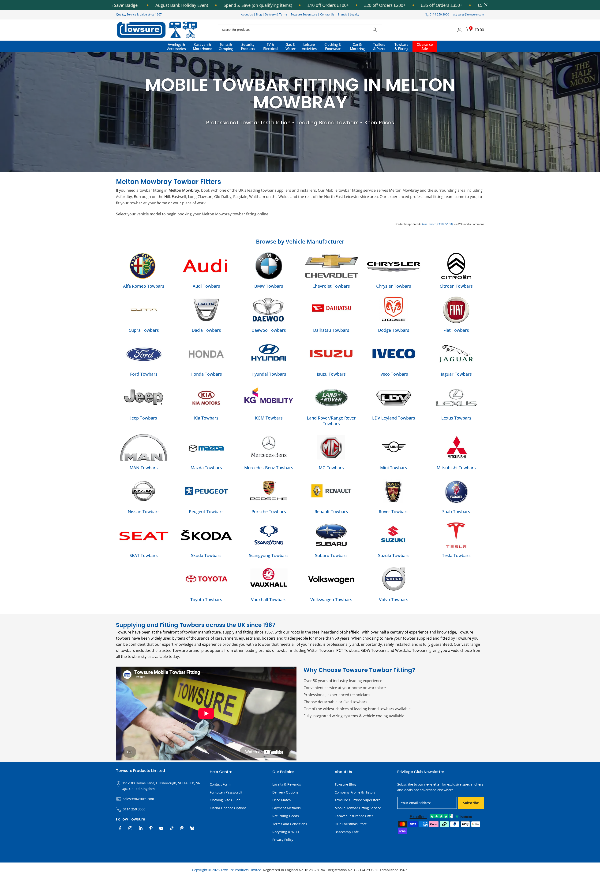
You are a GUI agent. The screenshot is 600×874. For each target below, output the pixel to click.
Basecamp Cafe (347, 832)
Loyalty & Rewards (286, 784)
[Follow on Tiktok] (172, 828)
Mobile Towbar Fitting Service (358, 808)
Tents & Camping (226, 46)
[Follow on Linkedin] (141, 828)
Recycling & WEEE (286, 832)
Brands (342, 14)
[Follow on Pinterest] (151, 828)
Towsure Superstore (304, 14)
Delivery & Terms (276, 14)
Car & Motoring (357, 46)
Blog (259, 14)
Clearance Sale (425, 46)
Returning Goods (285, 816)
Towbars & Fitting (401, 46)
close (485, 5)
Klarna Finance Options (228, 808)
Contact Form (220, 784)
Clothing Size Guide (225, 800)
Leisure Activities (309, 46)
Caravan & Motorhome (202, 46)
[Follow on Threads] (182, 828)
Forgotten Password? (226, 792)
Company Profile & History (355, 792)
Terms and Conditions (289, 824)
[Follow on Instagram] (130, 828)
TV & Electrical (270, 46)
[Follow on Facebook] (120, 828)
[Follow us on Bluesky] (192, 828)
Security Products (248, 46)
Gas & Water (290, 46)
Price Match (281, 800)
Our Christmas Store (351, 824)
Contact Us (327, 14)
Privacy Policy (282, 839)
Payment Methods (286, 808)
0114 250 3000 (439, 14)
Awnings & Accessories (176, 46)
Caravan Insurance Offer (354, 816)
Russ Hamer (428, 224)
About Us (247, 14)
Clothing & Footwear (332, 46)
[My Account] (459, 30)
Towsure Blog (345, 784)
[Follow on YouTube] (161, 828)
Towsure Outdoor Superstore (357, 800)
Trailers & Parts (379, 46)
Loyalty (354, 14)
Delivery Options (285, 792)
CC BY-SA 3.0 (445, 224)
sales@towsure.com (471, 14)
